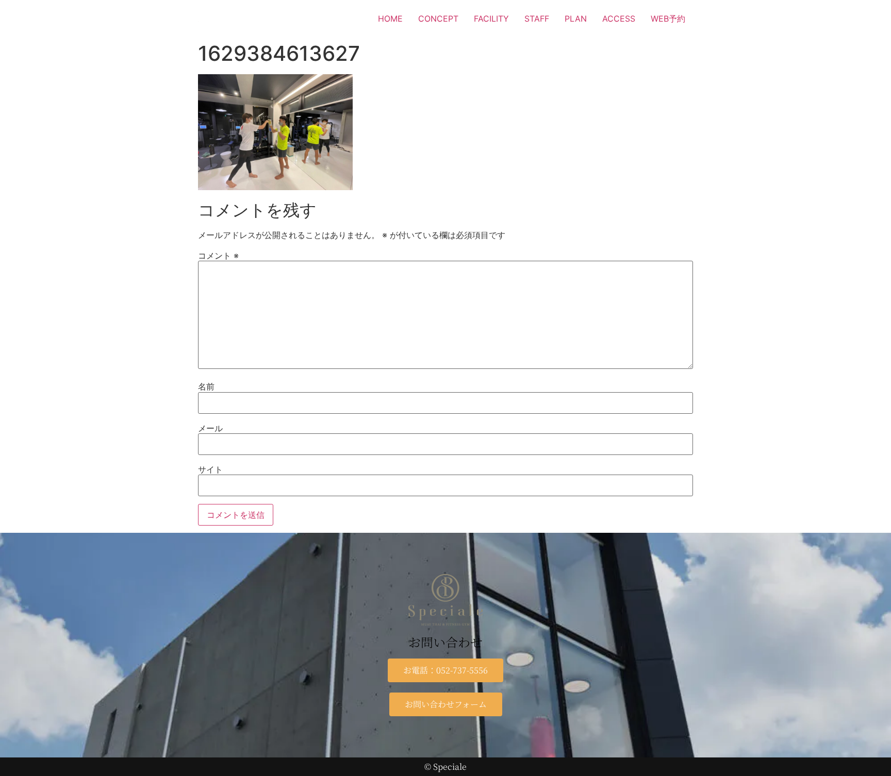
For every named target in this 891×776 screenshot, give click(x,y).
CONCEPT (438, 18)
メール (210, 428)
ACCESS (618, 18)
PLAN (576, 18)
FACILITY (491, 18)
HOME (390, 18)
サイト (210, 469)
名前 (206, 386)
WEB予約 (668, 18)
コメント (218, 255)
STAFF (536, 18)
